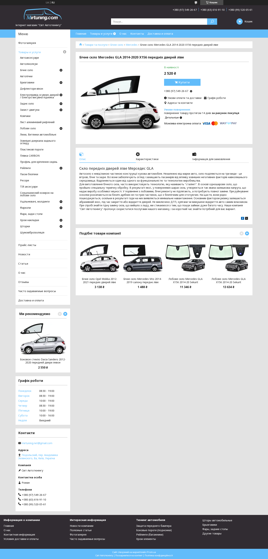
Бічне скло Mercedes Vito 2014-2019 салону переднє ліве (142, 280)
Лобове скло (28, 128)
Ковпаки (25, 116)
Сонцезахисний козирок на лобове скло (36, 194)
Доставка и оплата (160, 33)
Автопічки (26, 76)
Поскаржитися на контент (128, 555)
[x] (246, 219)
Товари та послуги (96, 44)
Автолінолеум (29, 64)
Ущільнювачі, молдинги (35, 201)
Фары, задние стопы (215, 529)
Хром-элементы (146, 539)
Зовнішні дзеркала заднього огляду (38, 142)
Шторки (25, 226)
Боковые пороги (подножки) (154, 530)
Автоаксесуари (29, 57)
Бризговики (27, 82)
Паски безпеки (29, 174)
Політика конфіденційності (159, 555)
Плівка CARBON (30, 155)
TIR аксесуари (29, 186)
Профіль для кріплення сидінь (38, 162)
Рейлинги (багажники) (149, 534)
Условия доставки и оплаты (21, 539)
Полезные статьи (81, 530)
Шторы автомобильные (217, 520)
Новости (24, 254)
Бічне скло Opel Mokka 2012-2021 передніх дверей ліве (99, 280)
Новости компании (81, 525)
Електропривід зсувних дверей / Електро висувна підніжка (39, 96)
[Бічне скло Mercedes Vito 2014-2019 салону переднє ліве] (142, 258)
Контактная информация (19, 534)
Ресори (24, 180)
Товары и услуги (101, 33)
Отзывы (23, 282)
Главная (81, 33)
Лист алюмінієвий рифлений (37, 122)
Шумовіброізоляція (32, 232)
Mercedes (131, 44)
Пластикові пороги (31, 149)
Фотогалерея (27, 43)
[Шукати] (212, 21)
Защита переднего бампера (153, 525)
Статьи (23, 263)
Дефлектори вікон (31, 88)
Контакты (137, 33)
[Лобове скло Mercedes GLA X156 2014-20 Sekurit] (186, 258)
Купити (184, 82)
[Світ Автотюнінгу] (43, 14)
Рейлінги (25, 168)
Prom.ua (151, 552)
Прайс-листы (27, 245)
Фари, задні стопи (31, 214)
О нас (123, 33)
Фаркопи (25, 207)
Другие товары (212, 533)
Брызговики (209, 524)
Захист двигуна (29, 110)
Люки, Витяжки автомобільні (38, 134)
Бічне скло (116, 44)
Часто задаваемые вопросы (37, 291)
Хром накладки (29, 220)
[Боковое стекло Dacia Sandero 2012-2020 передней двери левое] (43, 338)
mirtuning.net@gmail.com (37, 443)
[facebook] (242, 219)
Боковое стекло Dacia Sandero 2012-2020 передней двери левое (43, 361)
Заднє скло (27, 103)
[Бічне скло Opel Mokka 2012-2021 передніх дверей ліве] (99, 258)
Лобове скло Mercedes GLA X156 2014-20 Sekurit (186, 280)
